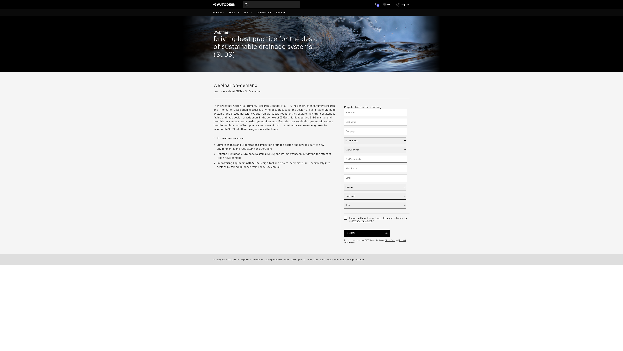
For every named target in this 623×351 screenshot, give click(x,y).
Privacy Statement (362, 221)
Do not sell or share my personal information (242, 259)
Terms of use (312, 259)
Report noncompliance (294, 259)
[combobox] (271, 4)
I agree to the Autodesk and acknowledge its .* (378, 219)
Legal (322, 259)
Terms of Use (382, 218)
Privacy (216, 259)
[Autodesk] (224, 4)
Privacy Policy (390, 240)
